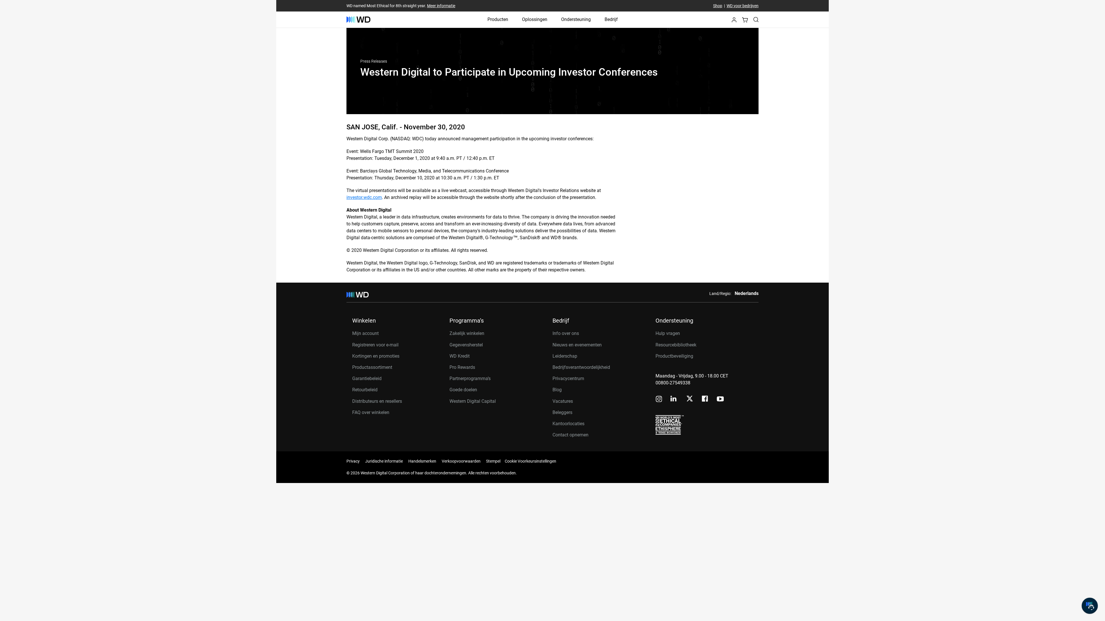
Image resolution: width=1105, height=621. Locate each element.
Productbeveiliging (674, 356)
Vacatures (562, 401)
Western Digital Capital (472, 401)
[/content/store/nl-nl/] (358, 19)
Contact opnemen (570, 435)
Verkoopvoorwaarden (461, 461)
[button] (734, 21)
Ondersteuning (576, 19)
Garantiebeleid (367, 378)
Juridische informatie (384, 461)
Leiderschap (564, 356)
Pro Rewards (462, 367)
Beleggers (562, 412)
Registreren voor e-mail (375, 345)
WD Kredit (459, 356)
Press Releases (373, 61)
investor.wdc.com (364, 197)
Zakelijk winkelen (466, 333)
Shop (717, 5)
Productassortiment (372, 367)
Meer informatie (441, 5)
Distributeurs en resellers (377, 401)
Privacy (353, 461)
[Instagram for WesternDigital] (659, 399)
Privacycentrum (568, 378)
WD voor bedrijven (743, 5)
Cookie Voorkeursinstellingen (530, 461)
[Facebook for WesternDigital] (705, 399)
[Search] (756, 19)
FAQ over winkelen (370, 412)
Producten (497, 19)
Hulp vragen (668, 333)
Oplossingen (534, 19)
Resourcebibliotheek (676, 345)
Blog (557, 389)
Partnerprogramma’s (470, 378)
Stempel (493, 461)
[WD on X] (689, 399)
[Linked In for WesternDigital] (673, 399)
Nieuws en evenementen (577, 345)
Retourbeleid (365, 389)
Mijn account (365, 333)
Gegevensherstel (466, 345)
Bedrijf (611, 19)
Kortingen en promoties (375, 356)
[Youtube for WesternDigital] (720, 399)
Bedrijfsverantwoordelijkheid (581, 367)
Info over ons (565, 333)
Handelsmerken (422, 461)
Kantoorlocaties (568, 423)
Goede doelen (463, 389)
